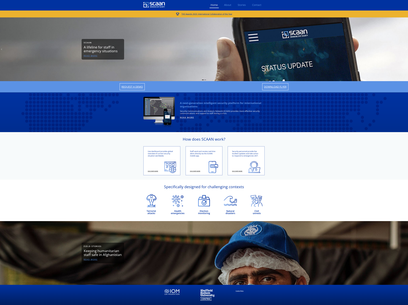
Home (214, 5)
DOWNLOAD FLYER (275, 86)
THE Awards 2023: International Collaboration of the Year (206, 14)
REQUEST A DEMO (132, 86)
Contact (256, 5)
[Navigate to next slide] (406, 49)
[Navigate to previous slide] (1, 49)
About (227, 5)
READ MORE (91, 55)
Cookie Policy (240, 291)
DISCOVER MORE (153, 171)
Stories (242, 5)
